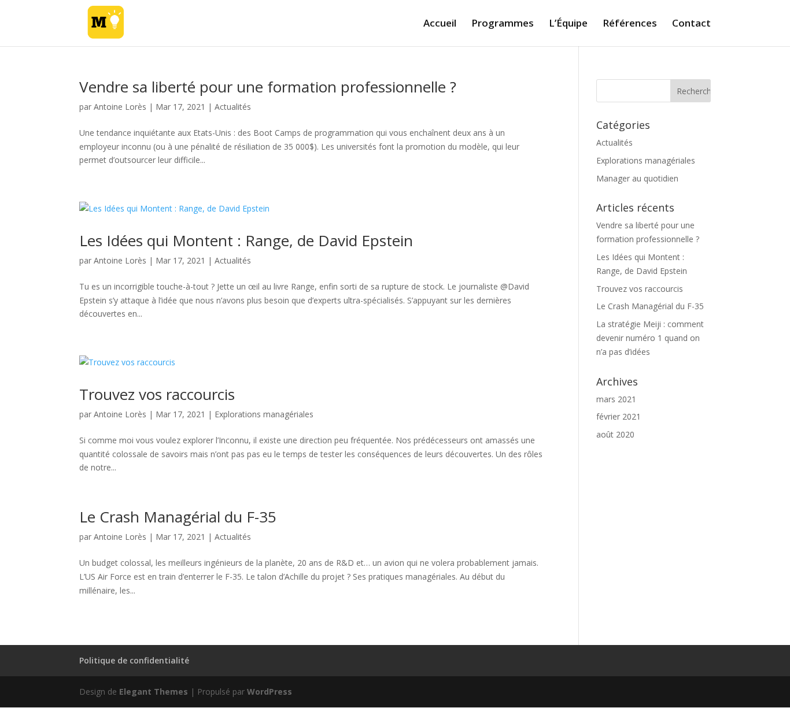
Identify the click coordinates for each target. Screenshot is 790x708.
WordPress (269, 691)
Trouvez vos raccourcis (157, 394)
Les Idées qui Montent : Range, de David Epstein (246, 240)
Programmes (502, 24)
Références (630, 24)
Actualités (233, 106)
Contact (691, 24)
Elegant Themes (153, 691)
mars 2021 (616, 399)
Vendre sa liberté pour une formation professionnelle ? (267, 86)
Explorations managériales (264, 414)
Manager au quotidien (637, 178)
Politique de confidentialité (134, 660)
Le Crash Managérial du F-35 (177, 516)
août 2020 (615, 434)
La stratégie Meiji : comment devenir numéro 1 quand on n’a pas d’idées (650, 337)
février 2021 (618, 416)
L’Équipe (568, 24)
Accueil (439, 24)
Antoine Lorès (120, 106)
